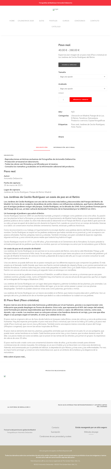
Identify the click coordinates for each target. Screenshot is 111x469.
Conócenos (80, 21)
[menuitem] (12, 21)
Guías (41, 21)
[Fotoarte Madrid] (55, 12)
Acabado (62, 84)
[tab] (64, 148)
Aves (73, 127)
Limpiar (61, 93)
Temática (83, 118)
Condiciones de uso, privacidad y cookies (55, 436)
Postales (53, 21)
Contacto (94, 21)
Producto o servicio (79, 120)
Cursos (66, 21)
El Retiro (74, 118)
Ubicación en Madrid (80, 115)
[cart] (9, 32)
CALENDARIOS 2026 (26, 21)
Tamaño (62, 72)
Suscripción (55, 432)
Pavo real (75, 124)
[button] (53, 423)
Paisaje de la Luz (97, 115)
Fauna (78, 127)
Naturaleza (93, 118)
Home (12, 21)
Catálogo (56, 27)
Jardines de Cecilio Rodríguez (92, 124)
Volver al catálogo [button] (69, 64)
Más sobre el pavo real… (15, 356)
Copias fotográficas (96, 120)
